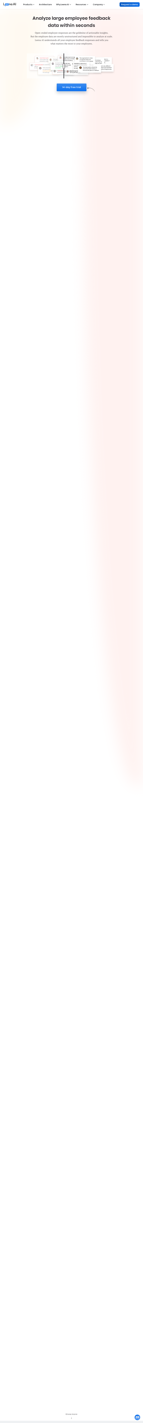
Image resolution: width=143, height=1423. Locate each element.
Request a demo (129, 4)
